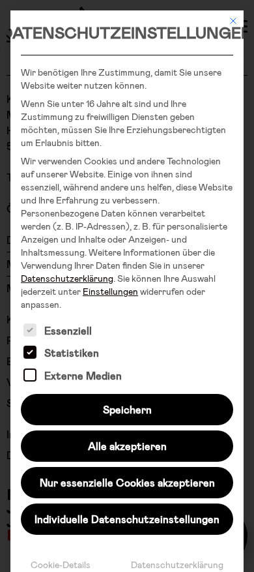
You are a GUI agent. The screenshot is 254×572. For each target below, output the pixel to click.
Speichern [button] (127, 409)
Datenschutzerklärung (67, 278)
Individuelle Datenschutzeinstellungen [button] (127, 519)
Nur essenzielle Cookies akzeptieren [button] (127, 482)
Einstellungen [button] (110, 291)
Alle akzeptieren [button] (127, 446)
